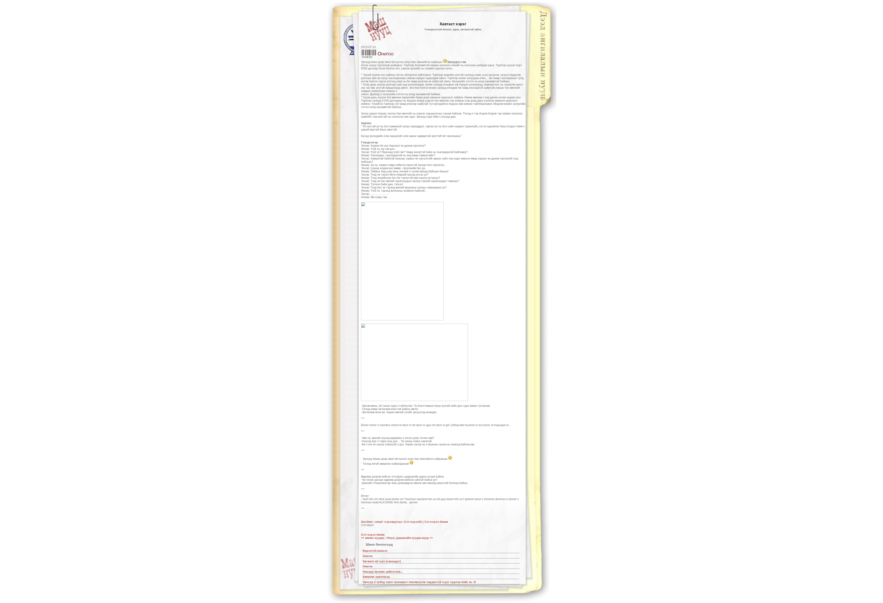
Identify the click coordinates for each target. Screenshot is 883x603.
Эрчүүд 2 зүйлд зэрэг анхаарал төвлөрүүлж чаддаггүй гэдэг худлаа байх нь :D (419, 582)
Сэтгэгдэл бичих (436, 521)
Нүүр (390, 538)
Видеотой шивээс (375, 550)
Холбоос (367, 521)
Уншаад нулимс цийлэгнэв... (383, 571)
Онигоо (368, 556)
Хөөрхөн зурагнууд (376, 576)
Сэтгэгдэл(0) (413, 521)
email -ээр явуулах (388, 521)
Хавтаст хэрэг (453, 24)
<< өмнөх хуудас (373, 538)
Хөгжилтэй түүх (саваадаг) (382, 561)
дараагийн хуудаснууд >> (414, 538)
